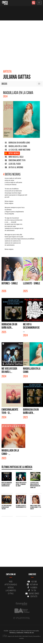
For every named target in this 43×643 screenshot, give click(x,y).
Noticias (11, 587)
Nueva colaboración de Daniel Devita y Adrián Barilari (7, 484)
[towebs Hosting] (21, 604)
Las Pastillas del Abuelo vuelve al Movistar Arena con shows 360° (35, 485)
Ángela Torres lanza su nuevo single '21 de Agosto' (35, 507)
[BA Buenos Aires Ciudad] (21, 610)
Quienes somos (34, 593)
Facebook (33, 587)
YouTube (34, 581)
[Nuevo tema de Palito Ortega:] (21, 476)
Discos (4, 83)
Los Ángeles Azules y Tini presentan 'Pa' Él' (21, 506)
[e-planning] (21, 618)
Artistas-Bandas (10, 584)
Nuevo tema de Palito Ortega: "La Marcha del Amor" (21, 484)
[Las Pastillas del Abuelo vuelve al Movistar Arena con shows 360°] (35, 476)
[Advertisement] (21, 42)
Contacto (33, 596)
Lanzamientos (11, 590)
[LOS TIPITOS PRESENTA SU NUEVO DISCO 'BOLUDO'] (7, 499)
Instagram (34, 584)
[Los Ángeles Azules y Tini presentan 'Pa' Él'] (21, 499)
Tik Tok (33, 590)
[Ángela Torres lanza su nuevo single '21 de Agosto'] (35, 499)
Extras (10, 593)
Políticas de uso (29, 633)
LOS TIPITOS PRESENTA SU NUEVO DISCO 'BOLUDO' (6, 507)
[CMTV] (5, 3)
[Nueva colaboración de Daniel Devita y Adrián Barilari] (7, 476)
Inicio (11, 581)
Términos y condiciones (16, 633)
